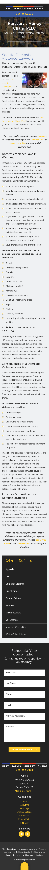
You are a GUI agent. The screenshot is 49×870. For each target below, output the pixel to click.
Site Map (24, 822)
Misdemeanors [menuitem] (13, 612)
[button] (24, 866)
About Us (24, 804)
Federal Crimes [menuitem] (13, 598)
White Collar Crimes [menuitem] (16, 634)
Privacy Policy (24, 819)
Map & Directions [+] (24, 791)
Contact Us (24, 815)
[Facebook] (27, 834)
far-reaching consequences (8, 83)
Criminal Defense (24, 812)
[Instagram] (21, 834)
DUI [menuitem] (7, 576)
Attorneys (24, 808)
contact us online (17, 143)
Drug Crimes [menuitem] (12, 590)
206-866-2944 (24, 14)
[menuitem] (24, 801)
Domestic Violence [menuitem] (15, 583)
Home (24, 801)
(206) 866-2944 (37, 139)
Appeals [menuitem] (10, 569)
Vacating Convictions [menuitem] (16, 627)
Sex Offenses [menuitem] (12, 619)
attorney (42, 136)
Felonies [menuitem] (10, 605)
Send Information (25, 749)
